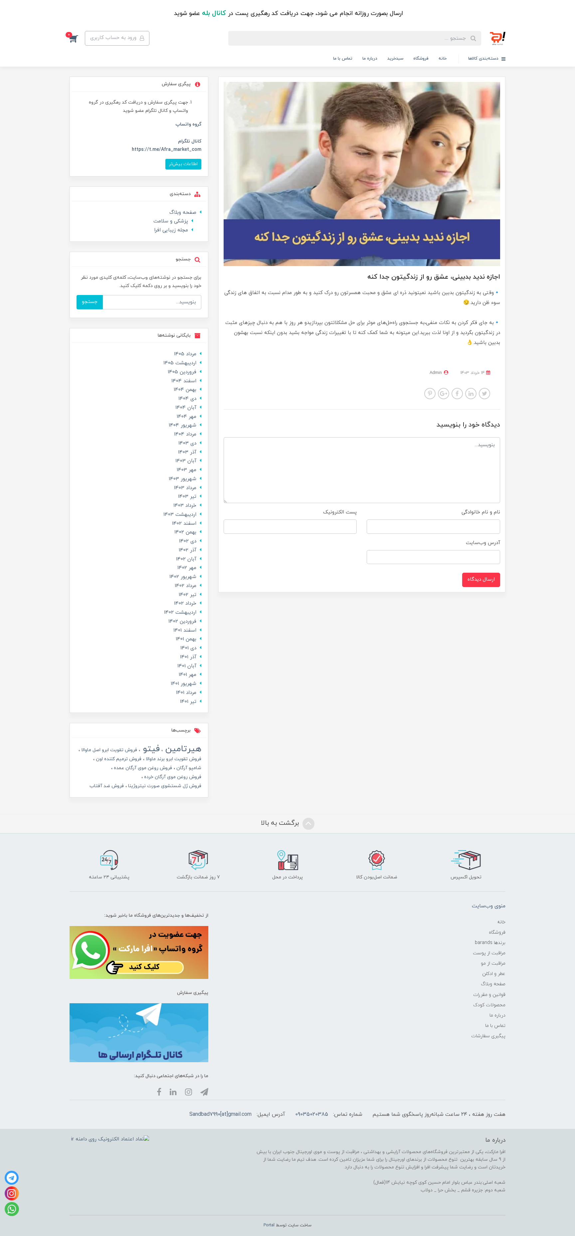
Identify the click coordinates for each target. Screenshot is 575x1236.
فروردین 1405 (182, 372)
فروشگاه (421, 59)
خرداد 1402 (185, 603)
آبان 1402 (186, 559)
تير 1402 (187, 594)
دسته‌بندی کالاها (484, 59)
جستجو (89, 301)
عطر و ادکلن (493, 974)
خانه (443, 59)
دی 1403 (187, 443)
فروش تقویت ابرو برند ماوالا (172, 759)
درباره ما (369, 59)
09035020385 (311, 1114)
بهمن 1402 (185, 532)
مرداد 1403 (185, 487)
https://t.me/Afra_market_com (166, 150)
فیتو (150, 749)
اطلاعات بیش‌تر (183, 164)
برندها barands (490, 943)
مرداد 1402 (185, 585)
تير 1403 (187, 496)
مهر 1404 (186, 416)
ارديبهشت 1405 (179, 363)
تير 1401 (188, 701)
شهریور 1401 (183, 683)
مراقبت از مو (493, 963)
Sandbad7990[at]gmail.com (220, 1114)
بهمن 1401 (186, 639)
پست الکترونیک (340, 512)
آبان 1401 (186, 666)
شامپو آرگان (188, 768)
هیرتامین (182, 749)
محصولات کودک (489, 1005)
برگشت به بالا (281, 823)
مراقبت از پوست (489, 953)
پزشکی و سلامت (170, 221)
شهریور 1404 (182, 425)
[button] (77, 38)
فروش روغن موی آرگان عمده (142, 768)
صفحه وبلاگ (182, 212)
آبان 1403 (185, 461)
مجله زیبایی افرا (171, 230)
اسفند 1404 (183, 381)
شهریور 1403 (182, 478)
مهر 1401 (187, 674)
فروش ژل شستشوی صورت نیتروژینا (164, 786)
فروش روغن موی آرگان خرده (172, 777)
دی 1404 (187, 398)
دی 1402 (187, 541)
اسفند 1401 (184, 630)
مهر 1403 (186, 469)
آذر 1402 (187, 550)
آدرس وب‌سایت (483, 542)
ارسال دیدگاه (481, 579)
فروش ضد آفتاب (107, 786)
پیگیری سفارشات (488, 1036)
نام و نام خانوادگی (481, 512)
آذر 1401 (188, 657)
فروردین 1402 (182, 621)
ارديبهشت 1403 (179, 514)
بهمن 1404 (185, 389)
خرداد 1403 (184, 505)
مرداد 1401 (186, 692)
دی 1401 (188, 648)
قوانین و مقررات (489, 995)
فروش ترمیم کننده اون (118, 759)
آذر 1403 (187, 452)
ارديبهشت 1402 (180, 612)
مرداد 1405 (185, 354)
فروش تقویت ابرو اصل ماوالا (108, 750)
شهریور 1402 (182, 576)
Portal (269, 1225)
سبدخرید (395, 59)
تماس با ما (342, 59)
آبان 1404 (185, 407)
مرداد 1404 (185, 434)
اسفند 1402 (184, 523)
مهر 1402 (186, 567)
